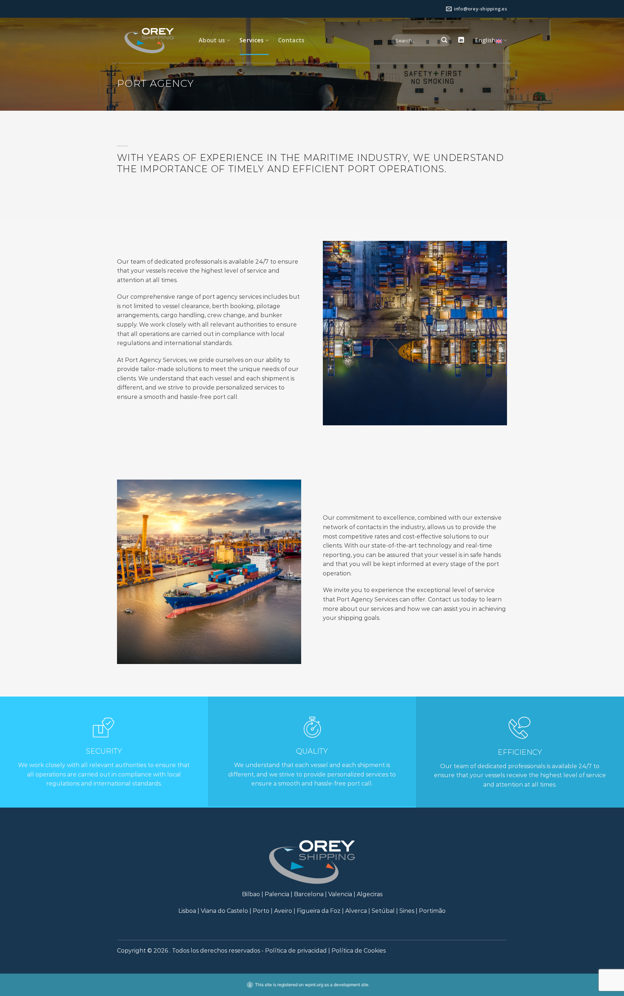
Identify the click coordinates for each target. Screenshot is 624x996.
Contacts (291, 40)
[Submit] (444, 40)
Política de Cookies (359, 950)
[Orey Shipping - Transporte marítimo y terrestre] (152, 40)
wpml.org (314, 984)
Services (251, 40)
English (485, 40)
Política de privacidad (296, 950)
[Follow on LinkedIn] (461, 40)
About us (212, 40)
